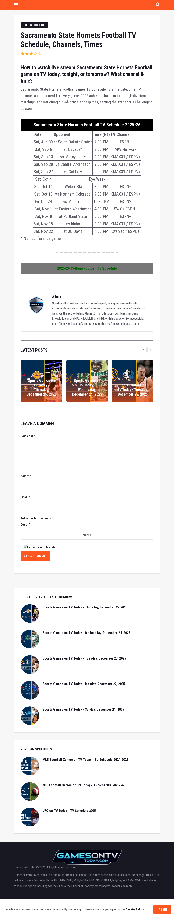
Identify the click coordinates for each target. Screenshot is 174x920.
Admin (56, 297)
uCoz (73, 867)
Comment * (28, 436)
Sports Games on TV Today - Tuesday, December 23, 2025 (132, 389)
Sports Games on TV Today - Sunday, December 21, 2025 (83, 709)
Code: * (25, 524)
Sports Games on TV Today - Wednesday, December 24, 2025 (87, 387)
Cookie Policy (134, 909)
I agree (162, 909)
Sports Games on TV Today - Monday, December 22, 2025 (84, 684)
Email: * (25, 497)
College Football (34, 25)
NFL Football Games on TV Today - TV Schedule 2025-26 (83, 785)
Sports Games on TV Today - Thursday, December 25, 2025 (41, 387)
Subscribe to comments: (36, 518)
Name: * (26, 476)
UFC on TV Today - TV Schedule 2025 (69, 811)
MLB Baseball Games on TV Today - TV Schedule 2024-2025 (85, 760)
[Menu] (16, 5)
